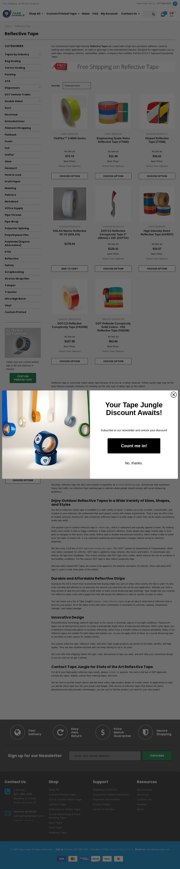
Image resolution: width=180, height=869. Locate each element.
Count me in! (134, 445)
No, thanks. (134, 463)
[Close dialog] (173, 394)
